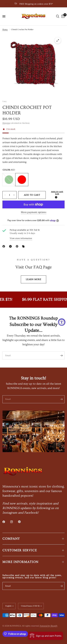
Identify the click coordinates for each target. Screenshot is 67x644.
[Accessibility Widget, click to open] (61, 322)
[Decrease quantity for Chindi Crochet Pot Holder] (5, 195)
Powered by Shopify (48, 626)
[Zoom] (58, 40)
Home (5, 29)
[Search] (57, 16)
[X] (11, 246)
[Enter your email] (61, 355)
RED (21, 179)
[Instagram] (13, 521)
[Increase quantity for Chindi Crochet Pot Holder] (14, 195)
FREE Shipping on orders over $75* (36, 4)
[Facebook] (4, 246)
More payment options (33, 212)
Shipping (6, 123)
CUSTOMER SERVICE (19, 550)
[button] (56, 195)
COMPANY (11, 538)
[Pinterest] (18, 246)
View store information (21, 238)
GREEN (8, 179)
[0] (62, 16)
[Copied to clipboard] (24, 246)
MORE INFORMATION (20, 562)
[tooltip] (56, 197)
